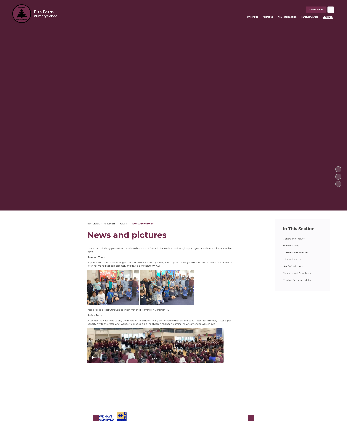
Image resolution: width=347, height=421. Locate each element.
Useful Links (316, 9)
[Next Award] (251, 418)
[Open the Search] (330, 10)
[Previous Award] (96, 418)
